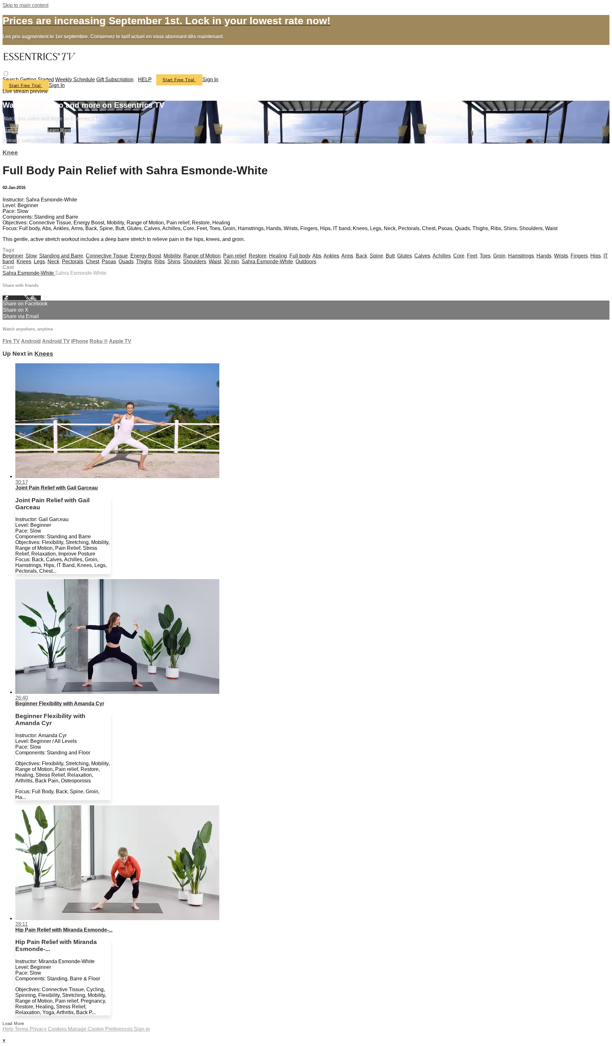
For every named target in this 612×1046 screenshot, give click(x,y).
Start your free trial (25, 129)
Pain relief (234, 255)
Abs (316, 255)
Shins (173, 261)
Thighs (144, 261)
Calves (422, 255)
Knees (24, 261)
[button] (6, 73)
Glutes (404, 255)
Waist (215, 261)
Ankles (331, 255)
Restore (257, 255)
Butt (390, 255)
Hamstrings (521, 255)
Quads (126, 261)
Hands (543, 255)
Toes (485, 255)
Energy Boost (145, 255)
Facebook (13, 297)
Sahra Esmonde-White (267, 261)
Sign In (57, 85)
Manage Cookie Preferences (101, 1029)
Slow (31, 255)
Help (9, 1029)
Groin (499, 255)
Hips (595, 255)
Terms (22, 1029)
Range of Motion (202, 255)
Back (361, 255)
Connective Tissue (107, 255)
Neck (53, 261)
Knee (10, 152)
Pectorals (72, 261)
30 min (231, 261)
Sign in (210, 79)
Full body (299, 255)
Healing (278, 255)
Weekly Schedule (75, 79)
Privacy (39, 1029)
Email (35, 297)
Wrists (561, 255)
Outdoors (305, 261)
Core (458, 255)
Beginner (13, 255)
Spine (376, 255)
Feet (472, 255)
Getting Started (37, 79)
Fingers (579, 255)
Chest (92, 261)
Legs (39, 261)
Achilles (442, 255)
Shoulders (194, 261)
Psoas (109, 261)
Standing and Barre (61, 255)
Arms (347, 255)
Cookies (58, 1029)
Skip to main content (25, 5)
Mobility (172, 255)
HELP (145, 79)
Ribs (159, 261)
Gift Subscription (115, 79)
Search (11, 79)
